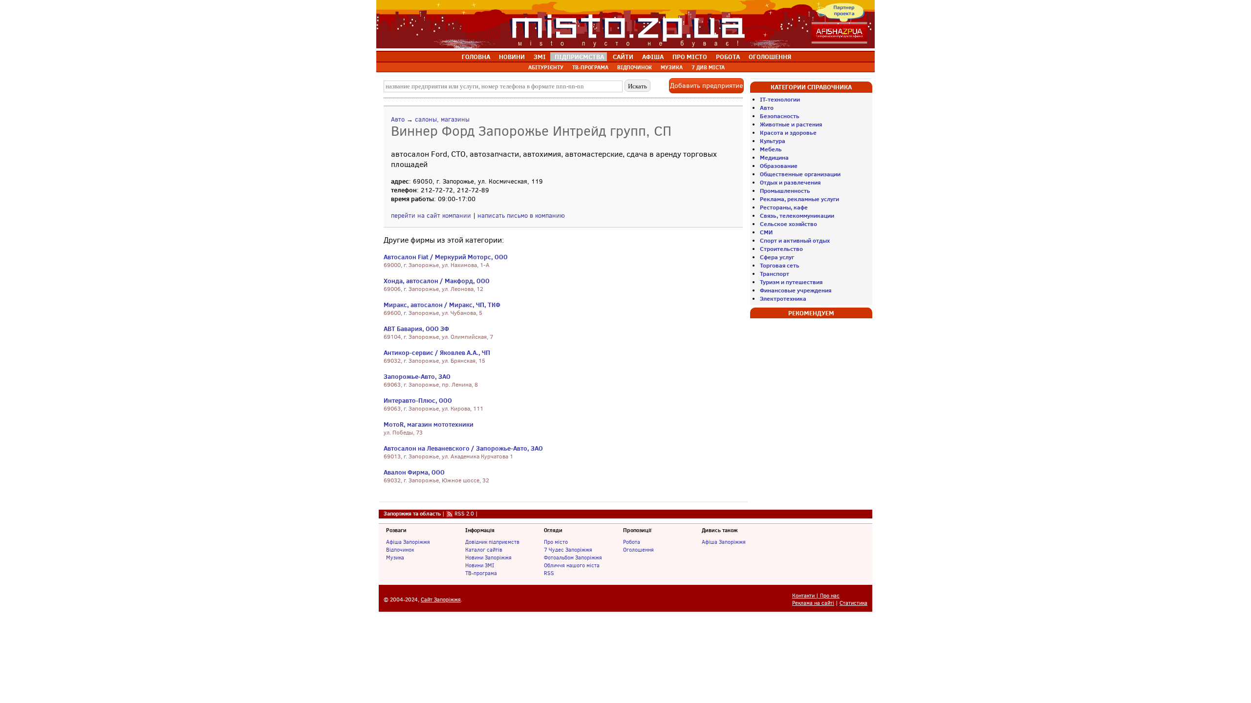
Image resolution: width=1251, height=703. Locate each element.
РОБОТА (728, 56)
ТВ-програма (481, 573)
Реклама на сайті (813, 603)
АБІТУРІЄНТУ (545, 67)
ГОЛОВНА (476, 56)
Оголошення (638, 549)
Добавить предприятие (706, 85)
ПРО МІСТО (689, 56)
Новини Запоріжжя (488, 557)
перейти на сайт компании (431, 215)
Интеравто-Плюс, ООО (418, 400)
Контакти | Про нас (816, 596)
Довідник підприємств (492, 541)
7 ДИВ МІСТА (708, 67)
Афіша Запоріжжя (408, 541)
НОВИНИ (512, 56)
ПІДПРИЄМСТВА (579, 56)
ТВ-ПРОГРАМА (590, 67)
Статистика (853, 603)
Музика (395, 557)
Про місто (556, 541)
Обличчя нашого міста (572, 565)
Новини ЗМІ (479, 565)
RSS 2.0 (464, 513)
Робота (631, 541)
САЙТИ (623, 56)
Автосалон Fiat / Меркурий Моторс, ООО (446, 256)
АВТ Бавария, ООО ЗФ (416, 328)
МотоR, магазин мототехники (429, 424)
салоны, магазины (442, 119)
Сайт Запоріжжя (441, 599)
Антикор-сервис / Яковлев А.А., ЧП (437, 352)
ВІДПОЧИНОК (634, 67)
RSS (549, 573)
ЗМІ (540, 56)
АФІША (653, 56)
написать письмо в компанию (521, 215)
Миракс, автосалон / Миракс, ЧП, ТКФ (442, 304)
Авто (398, 119)
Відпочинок (400, 549)
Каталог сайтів (483, 549)
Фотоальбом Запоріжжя (573, 557)
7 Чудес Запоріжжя (568, 549)
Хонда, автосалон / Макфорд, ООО (437, 280)
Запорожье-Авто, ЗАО (417, 376)
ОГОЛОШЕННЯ (770, 56)
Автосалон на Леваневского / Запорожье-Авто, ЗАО (463, 448)
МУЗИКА (672, 67)
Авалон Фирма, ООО (414, 472)
